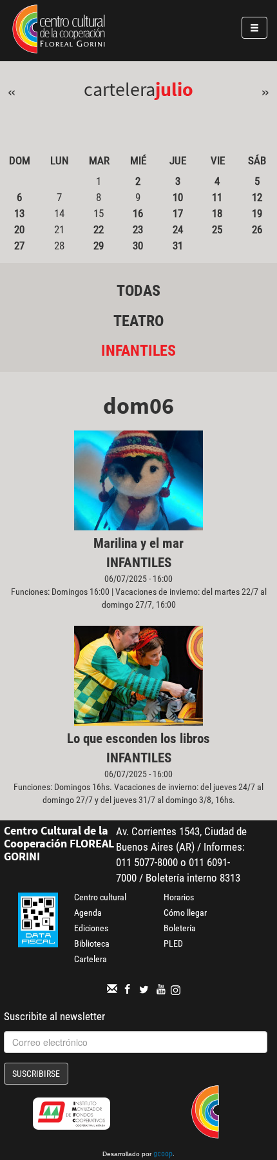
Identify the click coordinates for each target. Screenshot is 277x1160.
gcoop (163, 1155)
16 (138, 213)
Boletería (180, 928)
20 (19, 229)
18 (217, 213)
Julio (174, 89)
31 (178, 245)
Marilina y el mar (138, 543)
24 (178, 229)
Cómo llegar (185, 912)
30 (138, 245)
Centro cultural (100, 897)
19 (257, 213)
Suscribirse (36, 1073)
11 (217, 197)
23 (138, 229)
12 (257, 197)
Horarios (179, 897)
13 (19, 213)
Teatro (138, 321)
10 (178, 197)
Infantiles (138, 351)
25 (217, 229)
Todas (138, 291)
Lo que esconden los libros (138, 738)
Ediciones (91, 928)
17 (178, 213)
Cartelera (90, 958)
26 (257, 229)
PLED (173, 943)
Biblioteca (92, 943)
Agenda (88, 912)
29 (98, 245)
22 (98, 229)
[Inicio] (58, 30)
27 (19, 245)
